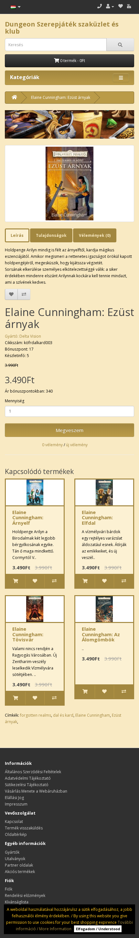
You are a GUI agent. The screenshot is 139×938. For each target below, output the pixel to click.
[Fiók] (110, 6)
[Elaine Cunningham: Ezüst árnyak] (69, 183)
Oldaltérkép (16, 834)
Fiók (8, 889)
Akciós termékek (20, 871)
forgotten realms (35, 715)
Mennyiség (14, 401)
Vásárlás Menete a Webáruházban (36, 791)
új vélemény (77, 445)
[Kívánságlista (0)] (120, 6)
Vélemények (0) (95, 235)
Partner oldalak (19, 865)
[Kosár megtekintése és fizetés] (129, 6)
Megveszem (69, 430)
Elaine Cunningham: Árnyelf (27, 517)
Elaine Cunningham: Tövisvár (27, 634)
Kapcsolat (14, 821)
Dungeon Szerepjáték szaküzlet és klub (62, 28)
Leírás (17, 235)
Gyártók (12, 852)
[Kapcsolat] (99, 6)
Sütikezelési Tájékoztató (26, 784)
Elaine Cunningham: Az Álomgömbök (101, 634)
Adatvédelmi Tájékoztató (28, 778)
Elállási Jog (14, 797)
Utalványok (15, 858)
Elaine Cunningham (92, 715)
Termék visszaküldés (24, 828)
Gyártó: (12, 336)
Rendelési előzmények (25, 895)
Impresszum (16, 804)
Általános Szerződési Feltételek (33, 772)
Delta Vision (30, 336)
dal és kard (63, 715)
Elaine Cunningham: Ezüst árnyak (60, 97)
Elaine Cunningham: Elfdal (97, 517)
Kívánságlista (16, 902)
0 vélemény (52, 445)
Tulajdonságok (51, 235)
